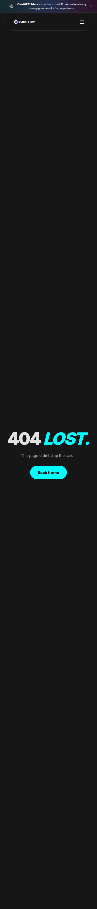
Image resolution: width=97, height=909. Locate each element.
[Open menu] (82, 22)
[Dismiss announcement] (91, 6)
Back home (48, 472)
